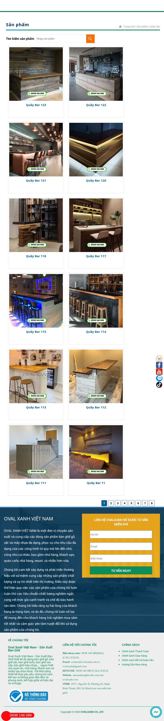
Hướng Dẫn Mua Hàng (134, 664)
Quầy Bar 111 (36, 483)
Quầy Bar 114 (96, 332)
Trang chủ (129, 26)
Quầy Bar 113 (36, 407)
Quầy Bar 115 (36, 332)
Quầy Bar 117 (96, 256)
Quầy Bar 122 (96, 105)
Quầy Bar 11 (96, 483)
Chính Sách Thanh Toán (135, 651)
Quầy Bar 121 (36, 180)
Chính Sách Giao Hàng (134, 655)
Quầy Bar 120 (96, 180)
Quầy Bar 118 (36, 256)
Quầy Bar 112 (96, 407)
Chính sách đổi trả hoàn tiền (138, 660)
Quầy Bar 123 (36, 105)
